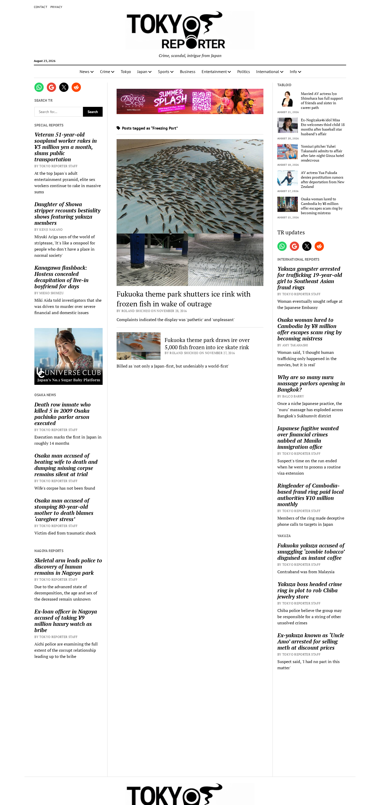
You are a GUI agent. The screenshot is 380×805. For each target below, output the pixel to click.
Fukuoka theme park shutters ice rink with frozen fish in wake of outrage (183, 298)
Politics (243, 71)
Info (293, 71)
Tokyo (126, 71)
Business (187, 71)
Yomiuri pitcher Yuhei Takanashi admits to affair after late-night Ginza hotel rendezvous (322, 153)
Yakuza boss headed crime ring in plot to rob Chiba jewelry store (309, 590)
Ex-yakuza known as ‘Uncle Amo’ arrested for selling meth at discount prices (310, 641)
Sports (163, 71)
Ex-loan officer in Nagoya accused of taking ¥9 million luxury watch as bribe (65, 620)
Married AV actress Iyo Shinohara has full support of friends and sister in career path (322, 100)
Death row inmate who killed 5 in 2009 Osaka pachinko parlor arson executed (62, 413)
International (267, 71)
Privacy (56, 7)
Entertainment (214, 71)
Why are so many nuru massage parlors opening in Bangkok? (311, 383)
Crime (105, 71)
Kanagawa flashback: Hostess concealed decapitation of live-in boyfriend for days (61, 277)
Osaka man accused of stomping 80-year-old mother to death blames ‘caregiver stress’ (63, 509)
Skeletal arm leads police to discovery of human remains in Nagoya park (68, 566)
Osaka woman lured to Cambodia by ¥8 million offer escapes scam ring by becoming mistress (322, 206)
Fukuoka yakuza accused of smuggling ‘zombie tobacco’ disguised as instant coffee (310, 551)
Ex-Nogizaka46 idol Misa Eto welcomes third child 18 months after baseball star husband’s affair (323, 127)
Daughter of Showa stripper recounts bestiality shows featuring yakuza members (67, 213)
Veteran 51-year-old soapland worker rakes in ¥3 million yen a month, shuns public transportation (65, 146)
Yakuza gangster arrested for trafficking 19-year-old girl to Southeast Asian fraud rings (309, 278)
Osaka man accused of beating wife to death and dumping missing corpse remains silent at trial (65, 464)
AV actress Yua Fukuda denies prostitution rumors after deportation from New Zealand (322, 179)
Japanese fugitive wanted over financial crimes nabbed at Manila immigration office (308, 437)
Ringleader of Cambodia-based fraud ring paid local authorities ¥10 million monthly (310, 494)
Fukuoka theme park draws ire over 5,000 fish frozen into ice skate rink (207, 343)
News (84, 71)
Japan (142, 71)
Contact (41, 7)
